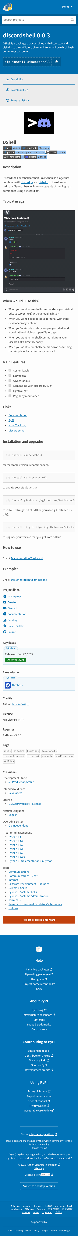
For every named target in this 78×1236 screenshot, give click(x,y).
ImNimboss (19, 704)
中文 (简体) (53, 1209)
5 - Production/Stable (21, 782)
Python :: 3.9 (16, 853)
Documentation (18, 415)
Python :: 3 (15, 837)
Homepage (14, 596)
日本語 (48, 1206)
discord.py (27, 182)
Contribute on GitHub (37, 1056)
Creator (12, 602)
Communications (19, 872)
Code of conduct (37, 1101)
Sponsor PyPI (39, 1065)
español (27, 1206)
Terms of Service (37, 1091)
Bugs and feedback (39, 1051)
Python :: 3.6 (16, 840)
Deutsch (41, 1209)
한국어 (58, 1212)
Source (12, 632)
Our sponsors (39, 1029)
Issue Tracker (15, 626)
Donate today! (39, 1148)
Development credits (37, 1070)
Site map (39, 1168)
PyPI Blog (37, 1010)
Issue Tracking (17, 425)
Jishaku (43, 182)
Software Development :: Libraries (29, 884)
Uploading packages (37, 974)
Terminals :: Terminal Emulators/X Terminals (35, 904)
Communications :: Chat (23, 876)
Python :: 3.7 (16, 845)
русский (26, 1212)
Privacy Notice (37, 1106)
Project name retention (37, 984)
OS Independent (18, 825)
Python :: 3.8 (16, 849)
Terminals (14, 900)
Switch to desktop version (39, 1186)
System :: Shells (18, 888)
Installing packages (37, 969)
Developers (15, 793)
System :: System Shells (23, 892)
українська (16, 1209)
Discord (12, 608)
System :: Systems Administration (28, 896)
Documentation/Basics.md (27, 558)
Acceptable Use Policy (37, 1110)
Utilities (13, 908)
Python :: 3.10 (17, 857)
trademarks (24, 1158)
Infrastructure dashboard (37, 1015)
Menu (65, 7)
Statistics (39, 1020)
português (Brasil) (64, 1206)
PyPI (11, 420)
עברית (36, 1212)
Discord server (17, 430)
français (38, 1206)
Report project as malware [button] (39, 920)
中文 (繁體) (67, 1209)
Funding (12, 620)
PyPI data (10, 648)
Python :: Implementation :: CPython (30, 861)
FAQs (39, 989)
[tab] (39, 79)
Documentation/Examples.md (29, 580)
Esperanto (47, 1212)
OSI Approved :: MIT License (25, 804)
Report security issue (39, 1096)
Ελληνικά (29, 1209)
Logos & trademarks (39, 1024)
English (13, 815)
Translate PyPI (37, 1060)
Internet (13, 880)
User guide (37, 979)
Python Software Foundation (53, 1158)
